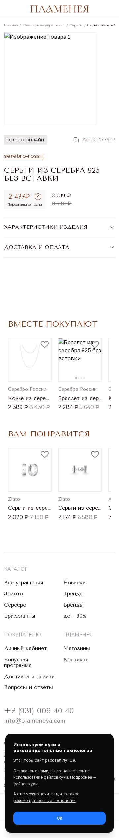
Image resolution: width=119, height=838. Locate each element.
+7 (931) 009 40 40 (39, 710)
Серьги (76, 25)
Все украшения (23, 583)
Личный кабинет (25, 648)
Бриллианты (19, 616)
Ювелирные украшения (44, 25)
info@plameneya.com (34, 720)
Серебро (15, 605)
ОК (59, 818)
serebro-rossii (24, 156)
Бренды (73, 605)
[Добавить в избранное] (45, 344)
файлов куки (25, 783)
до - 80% (74, 616)
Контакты (76, 660)
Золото (13, 594)
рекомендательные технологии (44, 800)
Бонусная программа (18, 662)
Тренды (73, 594)
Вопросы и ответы (28, 687)
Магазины (76, 648)
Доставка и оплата (29, 677)
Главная (11, 25)
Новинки (74, 583)
